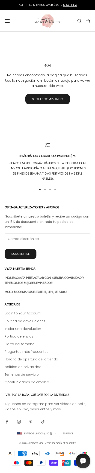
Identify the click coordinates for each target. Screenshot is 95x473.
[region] (47, 161)
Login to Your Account (23, 313)
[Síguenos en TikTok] (43, 421)
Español (68, 433)
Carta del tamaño (20, 344)
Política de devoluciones (25, 321)
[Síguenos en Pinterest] (31, 421)
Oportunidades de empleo (27, 382)
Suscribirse (20, 254)
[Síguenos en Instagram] (19, 421)
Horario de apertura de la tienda (31, 359)
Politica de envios (19, 336)
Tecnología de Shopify (61, 443)
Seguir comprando (47, 99)
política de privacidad (23, 367)
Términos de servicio (22, 374)
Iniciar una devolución (23, 328)
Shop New (70, 5)
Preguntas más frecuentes (26, 351)
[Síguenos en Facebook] (7, 421)
